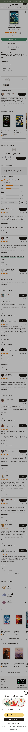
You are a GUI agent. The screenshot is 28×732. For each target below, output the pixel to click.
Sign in (18, 723)
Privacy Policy (15, 729)
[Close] (25, 692)
